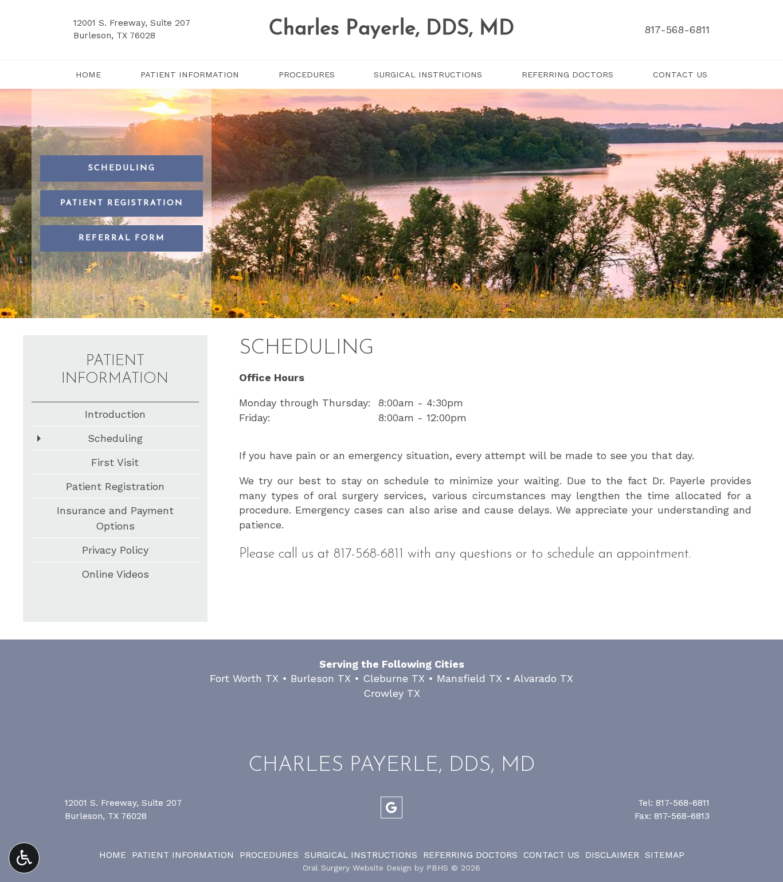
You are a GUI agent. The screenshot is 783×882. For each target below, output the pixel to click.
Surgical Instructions (428, 74)
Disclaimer (612, 855)
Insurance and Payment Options (115, 518)
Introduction (115, 414)
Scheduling (115, 438)
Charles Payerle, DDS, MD (391, 29)
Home (88, 74)
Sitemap (664, 855)
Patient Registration (115, 486)
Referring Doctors (567, 74)
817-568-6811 (677, 29)
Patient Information (189, 74)
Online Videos (115, 574)
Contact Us (680, 74)
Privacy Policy (115, 550)
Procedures (307, 74)
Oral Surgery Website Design (357, 867)
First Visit (115, 462)
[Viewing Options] (24, 857)
